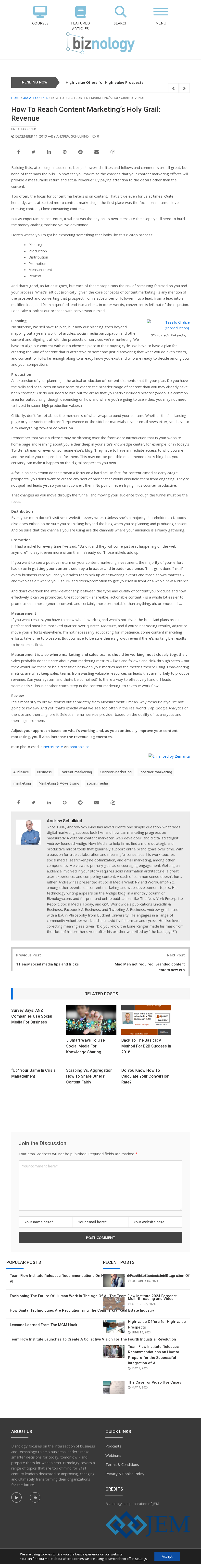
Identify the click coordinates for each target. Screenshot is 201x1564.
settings (141, 1558)
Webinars (113, 1455)
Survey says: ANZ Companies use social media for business (31, 1016)
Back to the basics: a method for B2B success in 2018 (146, 1046)
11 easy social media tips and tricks (47, 964)
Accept (167, 1556)
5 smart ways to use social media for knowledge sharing (85, 1046)
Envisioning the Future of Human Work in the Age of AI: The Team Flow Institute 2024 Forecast (93, 1296)
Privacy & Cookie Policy (124, 1473)
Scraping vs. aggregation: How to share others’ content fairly (89, 1076)
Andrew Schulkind (72, 136)
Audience (21, 772)
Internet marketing (155, 772)
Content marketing (76, 772)
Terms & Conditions (122, 1464)
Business (44, 772)
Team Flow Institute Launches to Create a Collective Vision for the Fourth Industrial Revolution (93, 1339)
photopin (77, 746)
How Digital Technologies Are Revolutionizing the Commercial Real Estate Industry (82, 1310)
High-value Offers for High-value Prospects (104, 82)
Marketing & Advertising (59, 783)
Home (15, 97)
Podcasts (113, 1446)
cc (87, 746)
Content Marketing (116, 772)
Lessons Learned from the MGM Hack (43, 1325)
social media (97, 783)
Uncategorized (36, 97)
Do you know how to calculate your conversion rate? (145, 1076)
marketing (22, 783)
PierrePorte (53, 746)
